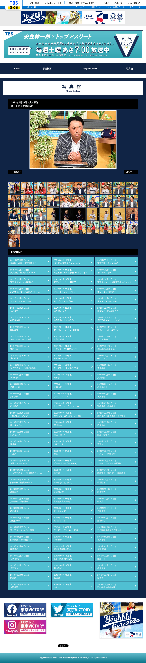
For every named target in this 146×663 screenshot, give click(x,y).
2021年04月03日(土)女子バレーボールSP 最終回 (66, 328)
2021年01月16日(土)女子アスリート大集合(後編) (23, 366)
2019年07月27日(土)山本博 (106, 576)
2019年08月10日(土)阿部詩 (19, 576)
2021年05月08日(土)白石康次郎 (19, 319)
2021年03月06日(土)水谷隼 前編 (106, 338)
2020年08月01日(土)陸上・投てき (106, 433)
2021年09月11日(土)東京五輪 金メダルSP (107, 261)
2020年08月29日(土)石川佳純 (63, 423)
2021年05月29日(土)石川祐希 (19, 309)
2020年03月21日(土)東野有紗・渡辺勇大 (63, 481)
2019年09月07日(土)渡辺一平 (106, 557)
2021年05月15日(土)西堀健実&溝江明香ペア (108, 309)
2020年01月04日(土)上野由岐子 (19, 519)
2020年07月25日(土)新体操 (19, 443)
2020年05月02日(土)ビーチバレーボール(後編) (65, 462)
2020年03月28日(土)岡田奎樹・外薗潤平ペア (21, 481)
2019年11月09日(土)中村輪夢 (63, 538)
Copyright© (43, 657)
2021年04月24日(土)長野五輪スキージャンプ (108, 319)
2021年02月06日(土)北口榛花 (19, 357)
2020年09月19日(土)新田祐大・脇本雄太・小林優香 (68, 414)
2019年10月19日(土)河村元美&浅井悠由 (63, 547)
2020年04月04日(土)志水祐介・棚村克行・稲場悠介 (111, 471)
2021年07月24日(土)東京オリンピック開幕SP (65, 280)
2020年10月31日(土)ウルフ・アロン (63, 395)
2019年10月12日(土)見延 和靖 (106, 547)
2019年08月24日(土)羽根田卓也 (63, 566)
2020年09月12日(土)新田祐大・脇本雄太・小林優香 (111, 414)
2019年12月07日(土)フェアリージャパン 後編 (22, 528)
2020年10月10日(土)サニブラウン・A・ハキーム (66, 404)
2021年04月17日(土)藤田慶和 (19, 328)
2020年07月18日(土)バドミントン (63, 443)
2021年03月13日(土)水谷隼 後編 (63, 338)
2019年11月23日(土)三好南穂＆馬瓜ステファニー (110, 528)
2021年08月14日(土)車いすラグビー (106, 271)
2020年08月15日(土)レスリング (19, 433)
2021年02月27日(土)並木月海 (19, 347)
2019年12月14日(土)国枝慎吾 (106, 519)
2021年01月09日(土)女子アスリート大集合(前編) (66, 366)
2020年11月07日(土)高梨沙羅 (19, 395)
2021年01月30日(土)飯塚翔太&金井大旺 (63, 357)
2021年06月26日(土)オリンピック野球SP (106, 290)
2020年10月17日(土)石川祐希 (19, 404)
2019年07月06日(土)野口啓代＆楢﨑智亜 (106, 586)
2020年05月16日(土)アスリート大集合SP (106, 452)
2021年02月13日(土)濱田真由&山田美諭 (106, 347)
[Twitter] (71, 610)
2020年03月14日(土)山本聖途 (106, 481)
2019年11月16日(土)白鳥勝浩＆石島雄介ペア (21, 538)
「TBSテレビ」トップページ (13, 3)
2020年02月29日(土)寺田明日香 (63, 490)
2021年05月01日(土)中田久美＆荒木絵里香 (64, 319)
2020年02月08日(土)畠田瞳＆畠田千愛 (63, 500)
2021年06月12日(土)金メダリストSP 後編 (63, 299)
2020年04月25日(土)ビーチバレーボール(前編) (109, 462)
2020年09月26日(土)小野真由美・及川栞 (19, 414)
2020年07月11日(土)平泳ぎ (106, 443)
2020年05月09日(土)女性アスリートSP (19, 462)
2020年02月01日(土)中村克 (106, 500)
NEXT (128, 172)
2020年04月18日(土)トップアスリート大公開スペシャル (26, 471)
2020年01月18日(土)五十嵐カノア (63, 509)
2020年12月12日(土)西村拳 (63, 376)
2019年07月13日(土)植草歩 (63, 586)
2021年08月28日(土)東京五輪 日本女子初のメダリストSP (71, 271)
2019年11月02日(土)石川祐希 (106, 538)
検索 (34, 7)
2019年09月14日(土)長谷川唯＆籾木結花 (63, 557)
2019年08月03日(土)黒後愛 (63, 576)
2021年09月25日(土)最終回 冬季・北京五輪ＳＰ (23, 261)
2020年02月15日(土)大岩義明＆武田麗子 (19, 500)
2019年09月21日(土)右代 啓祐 (19, 557)
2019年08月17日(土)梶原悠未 (106, 566)
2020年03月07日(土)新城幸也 (19, 490)
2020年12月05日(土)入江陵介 (106, 376)
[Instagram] (25, 626)
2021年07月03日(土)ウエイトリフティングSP (65, 290)
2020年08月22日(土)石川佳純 (106, 423)
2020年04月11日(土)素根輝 (63, 471)
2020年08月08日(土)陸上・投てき (63, 433)
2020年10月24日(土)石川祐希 (106, 395)
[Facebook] (25, 610)
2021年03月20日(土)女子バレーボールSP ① (20, 338)
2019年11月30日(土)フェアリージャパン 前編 (66, 528)
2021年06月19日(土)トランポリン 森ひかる (20, 299)
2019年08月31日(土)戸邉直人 (19, 566)
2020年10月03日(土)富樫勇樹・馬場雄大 (106, 404)
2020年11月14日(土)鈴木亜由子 (106, 385)
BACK (14, 172)
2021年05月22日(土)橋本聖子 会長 (63, 309)
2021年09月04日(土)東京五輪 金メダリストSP (22, 271)
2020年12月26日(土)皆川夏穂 (106, 366)
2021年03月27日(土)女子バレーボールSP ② (107, 328)
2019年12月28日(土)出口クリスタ (63, 519)
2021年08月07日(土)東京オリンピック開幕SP (21, 280)
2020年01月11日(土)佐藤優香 (106, 509)
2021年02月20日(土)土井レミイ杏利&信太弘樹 (65, 347)
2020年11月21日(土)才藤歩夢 (63, 385)
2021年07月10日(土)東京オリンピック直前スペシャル (25, 290)
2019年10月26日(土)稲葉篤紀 (19, 547)
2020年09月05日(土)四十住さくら (19, 423)
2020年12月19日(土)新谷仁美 (19, 376)
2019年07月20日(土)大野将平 (19, 586)
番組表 (14, 7)
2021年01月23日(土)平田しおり (106, 357)
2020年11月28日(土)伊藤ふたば (19, 385)
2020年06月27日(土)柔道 (63, 452)
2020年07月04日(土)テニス (19, 452)
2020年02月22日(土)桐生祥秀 (106, 490)
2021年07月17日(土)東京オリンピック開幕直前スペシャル (114, 280)
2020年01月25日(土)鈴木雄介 (19, 509)
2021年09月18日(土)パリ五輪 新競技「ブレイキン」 (68, 261)
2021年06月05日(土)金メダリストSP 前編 (106, 299)
